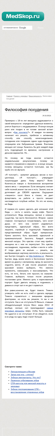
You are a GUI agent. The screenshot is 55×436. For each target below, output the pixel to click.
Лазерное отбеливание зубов (25, 380)
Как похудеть (21, 132)
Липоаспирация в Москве (23, 371)
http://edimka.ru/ (36, 256)
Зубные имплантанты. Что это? (26, 377)
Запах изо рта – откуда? (22, 374)
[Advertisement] (27, 62)
